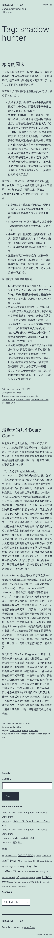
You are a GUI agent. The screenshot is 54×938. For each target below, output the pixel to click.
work (24, 882)
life (3, 867)
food (43, 855)
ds (34, 855)
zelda (24, 886)
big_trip (13, 855)
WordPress (29, 927)
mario (7, 867)
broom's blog (13, 5)
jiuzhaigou (48, 861)
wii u (19, 882)
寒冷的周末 (13, 64)
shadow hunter (23, 399)
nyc (48, 871)
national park (34, 872)
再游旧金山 (29, 838)
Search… (6, 779)
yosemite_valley (17, 886)
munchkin (33, 396)
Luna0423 (7, 812)
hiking (36, 860)
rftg (17, 733)
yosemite (46, 882)
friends (48, 855)
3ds (3, 855)
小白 (32, 193)
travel (47, 877)
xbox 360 (10, 403)
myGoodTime (8, 399)
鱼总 (11, 471)
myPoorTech (24, 872)
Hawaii (30, 861)
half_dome (24, 861)
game (25, 396)
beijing (7, 855)
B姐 (47, 181)
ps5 (17, 877)
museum (17, 867)
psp (21, 877)
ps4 (13, 877)
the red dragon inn (39, 399)
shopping (32, 877)
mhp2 (11, 867)
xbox (28, 882)
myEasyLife (28, 866)
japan (42, 861)
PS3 (9, 877)
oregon (4, 877)
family (38, 855)
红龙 (32, 189)
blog (19, 392)
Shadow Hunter (11, 193)
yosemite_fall (6, 886)
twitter (11, 882)
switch (38, 877)
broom (5, 821)
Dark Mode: (42, 934)
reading (26, 877)
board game (15, 396)
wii (3, 403)
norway (42, 872)
